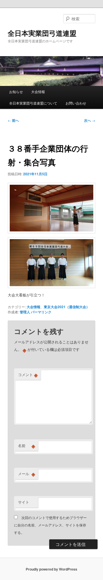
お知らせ (16, 91)
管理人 (25, 311)
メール (26, 473)
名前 (26, 445)
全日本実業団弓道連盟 (42, 33)
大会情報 (38, 91)
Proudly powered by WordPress (51, 569)
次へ (89, 120)
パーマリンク (41, 311)
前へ (13, 120)
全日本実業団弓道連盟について (33, 103)
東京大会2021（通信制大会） (67, 306)
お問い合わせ (76, 103)
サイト (23, 502)
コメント (28, 374)
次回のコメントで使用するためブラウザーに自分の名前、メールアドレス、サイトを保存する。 (50, 525)
